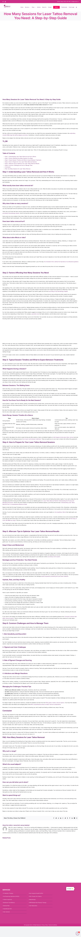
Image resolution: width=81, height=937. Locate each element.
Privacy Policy (45, 924)
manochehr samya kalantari (21, 825)
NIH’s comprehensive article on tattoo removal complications (46, 704)
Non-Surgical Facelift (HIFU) (36, 893)
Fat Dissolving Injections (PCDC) (11, 896)
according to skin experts (54, 556)
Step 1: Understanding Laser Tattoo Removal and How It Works (20, 156)
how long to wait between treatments (32, 439)
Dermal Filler (6, 905)
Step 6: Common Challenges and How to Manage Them (18, 165)
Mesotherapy (32, 899)
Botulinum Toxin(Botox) (9, 902)
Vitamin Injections (7, 899)
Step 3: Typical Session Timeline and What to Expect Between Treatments (23, 160)
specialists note (35, 314)
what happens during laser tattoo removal (63, 437)
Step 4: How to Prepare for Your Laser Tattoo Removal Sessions (21, 161)
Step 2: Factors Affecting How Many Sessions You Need (19, 158)
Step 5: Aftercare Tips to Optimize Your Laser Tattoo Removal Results (22, 163)
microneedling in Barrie (60, 512)
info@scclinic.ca (75, 1)
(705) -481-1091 (67, 1)
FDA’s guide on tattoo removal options (54, 702)
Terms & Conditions (53, 924)
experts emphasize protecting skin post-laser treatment (54, 576)
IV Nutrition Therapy (8, 893)
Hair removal (6, 911)
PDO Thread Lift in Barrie (35, 896)
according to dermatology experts (11, 213)
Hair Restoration (33, 905)
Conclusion (8, 167)
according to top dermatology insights (58, 291)
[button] (76, 7)
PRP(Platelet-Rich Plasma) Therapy (37, 902)
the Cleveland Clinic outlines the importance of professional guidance (61, 261)
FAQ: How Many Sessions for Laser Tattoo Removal (17, 168)
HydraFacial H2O (7, 908)
